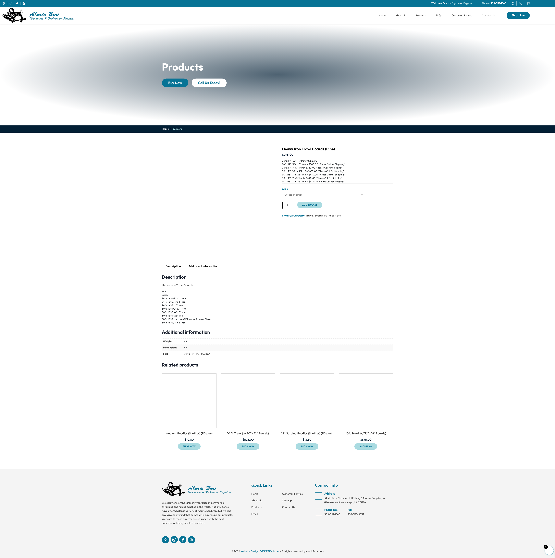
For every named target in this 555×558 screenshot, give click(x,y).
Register (468, 3)
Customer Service (462, 15)
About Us (400, 15)
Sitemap (287, 500)
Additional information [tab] (203, 266)
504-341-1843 (498, 3)
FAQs (438, 15)
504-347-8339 (355, 514)
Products (421, 15)
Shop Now (518, 15)
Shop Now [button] (189, 446)
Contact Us (488, 15)
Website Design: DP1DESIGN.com (259, 551)
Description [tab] (173, 266)
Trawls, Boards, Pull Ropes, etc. (323, 215)
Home (382, 15)
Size (285, 189)
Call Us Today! (209, 82)
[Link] (38, 15)
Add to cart (309, 205)
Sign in (456, 3)
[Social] (4, 3)
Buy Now (175, 82)
